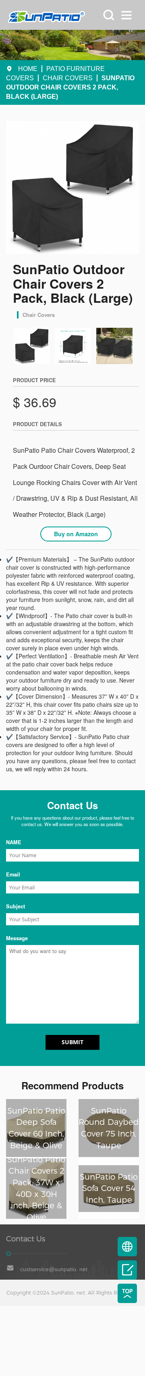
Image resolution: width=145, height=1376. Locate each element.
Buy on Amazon (76, 534)
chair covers (68, 78)
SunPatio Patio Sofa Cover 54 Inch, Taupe (109, 1188)
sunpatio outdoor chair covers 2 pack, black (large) (70, 87)
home (27, 68)
